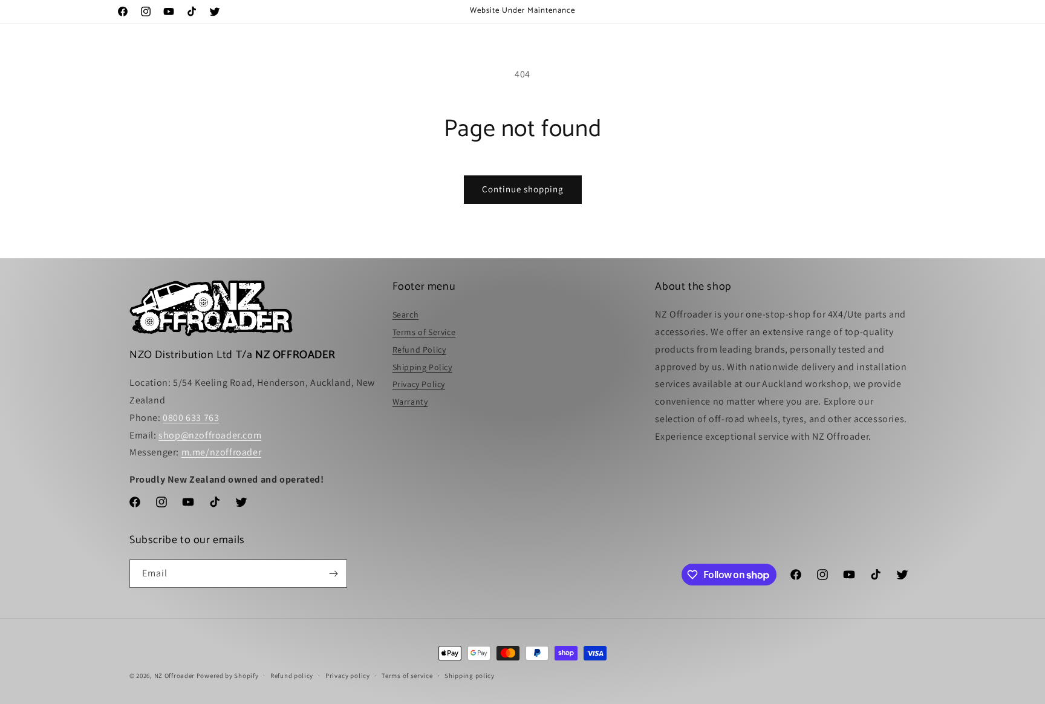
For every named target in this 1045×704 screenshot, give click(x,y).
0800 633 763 (191, 417)
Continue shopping (523, 189)
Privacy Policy (418, 384)
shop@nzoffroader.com (209, 435)
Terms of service (407, 675)
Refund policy (291, 675)
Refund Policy (419, 349)
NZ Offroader (174, 675)
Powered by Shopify (228, 675)
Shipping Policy (422, 367)
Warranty (410, 401)
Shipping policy (469, 675)
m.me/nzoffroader (221, 452)
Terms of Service (424, 332)
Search (405, 314)
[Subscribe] (333, 573)
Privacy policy (347, 675)
